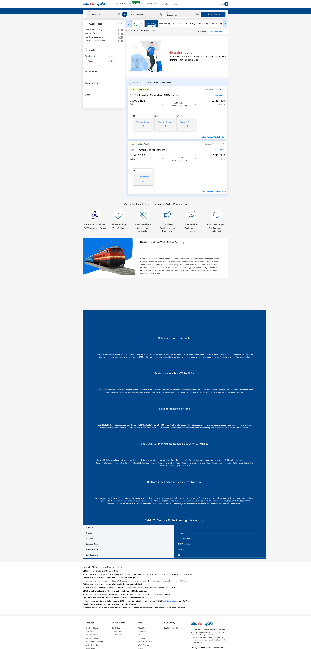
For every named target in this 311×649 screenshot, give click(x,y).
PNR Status (90, 631)
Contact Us (142, 631)
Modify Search (213, 14)
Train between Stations (94, 641)
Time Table (218, 95)
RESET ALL (118, 24)
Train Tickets (120, 4)
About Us (141, 628)
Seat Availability (92, 638)
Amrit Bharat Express (147, 149)
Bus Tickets (116, 628)
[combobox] (103, 14)
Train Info (164, 4)
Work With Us (143, 645)
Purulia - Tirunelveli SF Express (153, 95)
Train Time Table (92, 635)
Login (222, 4)
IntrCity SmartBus (136, 4)
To (131, 12)
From (89, 12)
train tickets (139, 587)
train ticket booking (170, 601)
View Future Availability (213, 137)
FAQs (140, 635)
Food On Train (151, 4)
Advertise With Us (145, 641)
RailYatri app (184, 581)
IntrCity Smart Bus (171, 628)
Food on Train (117, 635)
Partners (141, 638)
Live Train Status (92, 628)
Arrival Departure (92, 645)
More (175, 4)
